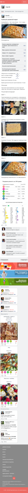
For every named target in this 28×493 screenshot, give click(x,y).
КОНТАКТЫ (12, 473)
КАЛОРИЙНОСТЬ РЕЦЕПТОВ (8, 462)
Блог (2, 11)
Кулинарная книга (9, 11)
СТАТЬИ (4, 454)
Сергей (8, 7)
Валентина (9, 228)
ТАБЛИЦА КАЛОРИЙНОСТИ (8, 459)
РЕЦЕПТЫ (4, 449)
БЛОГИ (4, 452)
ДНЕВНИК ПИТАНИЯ (6, 447)
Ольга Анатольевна (11, 239)
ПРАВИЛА (10, 476)
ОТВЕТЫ (4, 464)
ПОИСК (4, 457)
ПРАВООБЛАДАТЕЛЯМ (7, 467)
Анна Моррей (9, 251)
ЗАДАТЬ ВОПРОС (6, 473)
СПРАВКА (4, 469)
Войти (24, 2)
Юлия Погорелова (11, 233)
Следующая (24, 259)
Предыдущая (4, 259)
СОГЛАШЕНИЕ (5, 476)
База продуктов (19, 11)
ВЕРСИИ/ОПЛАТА (6, 471)
